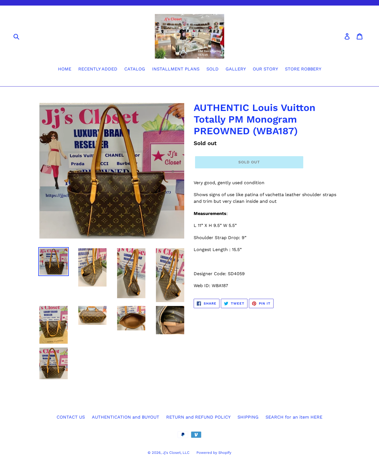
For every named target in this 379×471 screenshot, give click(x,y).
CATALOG (134, 69)
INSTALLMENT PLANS (175, 69)
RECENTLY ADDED (97, 69)
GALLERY (236, 69)
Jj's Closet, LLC (176, 452)
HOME (64, 69)
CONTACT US (71, 417)
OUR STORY (265, 69)
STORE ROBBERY (303, 69)
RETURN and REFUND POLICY (198, 417)
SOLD (212, 69)
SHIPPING (248, 417)
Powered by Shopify (213, 452)
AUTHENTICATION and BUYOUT (125, 417)
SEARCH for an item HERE (294, 417)
